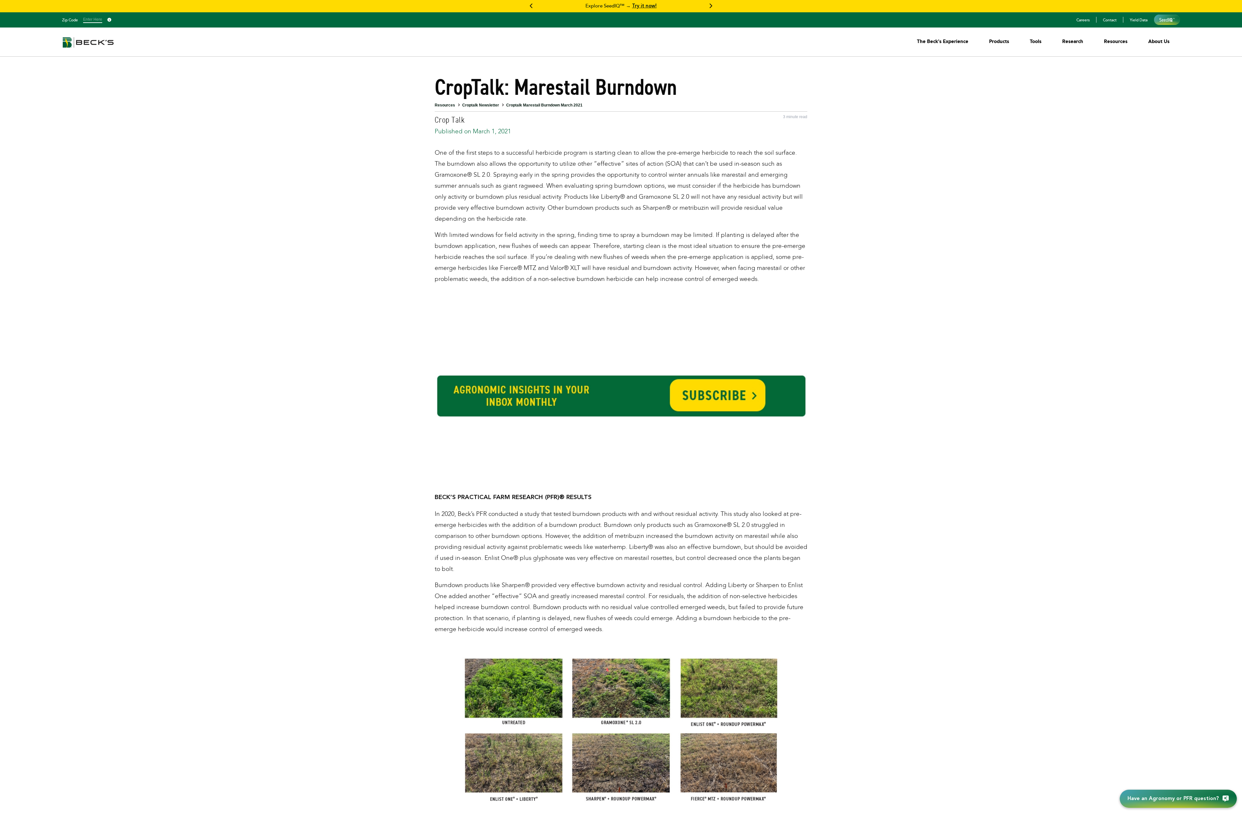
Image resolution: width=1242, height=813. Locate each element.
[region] (621, 6)
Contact (1110, 20)
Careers (1083, 20)
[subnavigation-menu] (943, 41)
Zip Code (70, 20)
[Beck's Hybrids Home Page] (88, 46)
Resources (445, 105)
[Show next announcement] (710, 6)
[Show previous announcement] (531, 6)
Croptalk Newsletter (480, 105)
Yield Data (1139, 20)
